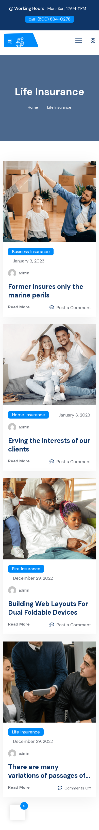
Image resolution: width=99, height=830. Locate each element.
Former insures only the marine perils (45, 290)
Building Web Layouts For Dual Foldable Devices (48, 608)
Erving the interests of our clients (49, 445)
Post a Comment (73, 307)
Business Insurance (31, 251)
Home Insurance (28, 415)
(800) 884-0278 (50, 19)
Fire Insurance (26, 569)
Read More (19, 307)
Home (33, 107)
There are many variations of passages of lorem (47, 771)
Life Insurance (26, 732)
